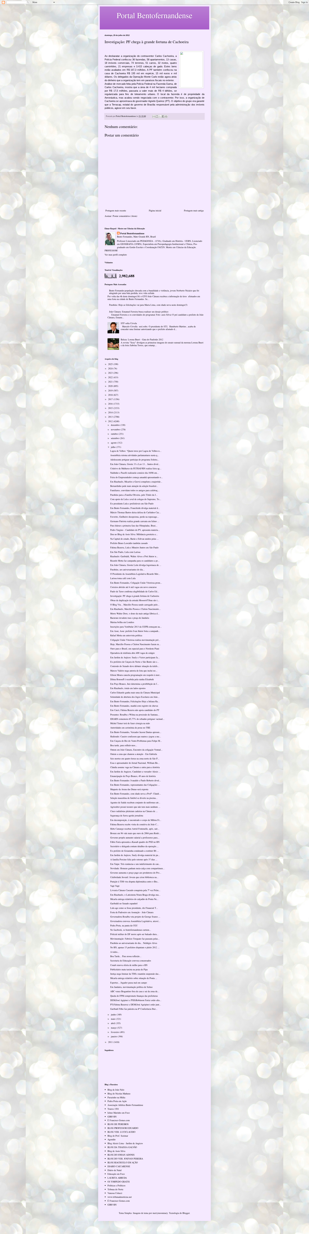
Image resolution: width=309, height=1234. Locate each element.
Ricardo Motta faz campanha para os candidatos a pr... (134, 560)
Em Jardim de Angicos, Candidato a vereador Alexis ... (135, 771)
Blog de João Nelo (116, 1089)
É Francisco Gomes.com (119, 1120)
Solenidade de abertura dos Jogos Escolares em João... (134, 696)
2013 (110, 416)
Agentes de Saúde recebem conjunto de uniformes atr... (135, 802)
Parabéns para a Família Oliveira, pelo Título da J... (134, 494)
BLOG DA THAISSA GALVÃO (122, 1147)
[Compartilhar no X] (160, 116)
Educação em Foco (116, 1173)
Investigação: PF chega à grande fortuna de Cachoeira (134, 595)
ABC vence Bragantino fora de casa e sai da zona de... (134, 991)
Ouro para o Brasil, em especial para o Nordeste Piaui (134, 648)
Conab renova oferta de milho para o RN (128, 965)
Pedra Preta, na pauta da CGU (124, 925)
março (114, 1027)
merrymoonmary (160, 1213)
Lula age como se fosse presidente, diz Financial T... (134, 907)
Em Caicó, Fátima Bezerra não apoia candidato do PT (134, 710)
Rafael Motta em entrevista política (126, 635)
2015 (110, 408)
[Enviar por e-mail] (153, 116)
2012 (110, 421)
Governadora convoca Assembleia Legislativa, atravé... (135, 921)
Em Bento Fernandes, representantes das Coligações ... (135, 784)
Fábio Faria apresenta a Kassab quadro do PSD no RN (134, 841)
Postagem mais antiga (194, 210)
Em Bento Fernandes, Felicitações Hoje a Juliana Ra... (135, 701)
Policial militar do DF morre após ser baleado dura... (134, 934)
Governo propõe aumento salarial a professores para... (134, 837)
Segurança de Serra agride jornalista (126, 815)
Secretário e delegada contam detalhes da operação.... (134, 846)
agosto (114, 442)
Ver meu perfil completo (116, 254)
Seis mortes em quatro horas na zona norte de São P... (134, 758)
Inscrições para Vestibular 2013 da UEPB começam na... (136, 626)
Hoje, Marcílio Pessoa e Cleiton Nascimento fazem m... (135, 644)
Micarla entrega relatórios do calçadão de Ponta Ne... (134, 899)
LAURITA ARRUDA (117, 1177)
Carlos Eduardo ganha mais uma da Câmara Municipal (135, 692)
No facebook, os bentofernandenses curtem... (130, 929)
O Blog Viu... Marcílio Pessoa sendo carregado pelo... (134, 604)
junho (114, 1014)
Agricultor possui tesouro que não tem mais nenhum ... (135, 806)
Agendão (112, 1139)
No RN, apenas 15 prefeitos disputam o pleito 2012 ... (134, 947)
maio (113, 1018)
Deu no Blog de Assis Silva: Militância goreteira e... (134, 534)
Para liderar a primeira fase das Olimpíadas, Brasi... (133, 525)
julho (113, 447)
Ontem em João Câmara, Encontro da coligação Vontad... (136, 749)
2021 (110, 381)
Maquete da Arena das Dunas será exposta (129, 789)
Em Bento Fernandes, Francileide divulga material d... (135, 508)
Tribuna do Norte (115, 1189)
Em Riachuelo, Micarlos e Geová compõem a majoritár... (136, 481)
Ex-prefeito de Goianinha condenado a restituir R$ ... (134, 850)
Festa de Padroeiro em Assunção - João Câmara (131, 912)
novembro (116, 429)
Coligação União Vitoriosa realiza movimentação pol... (135, 639)
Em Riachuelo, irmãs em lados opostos (127, 688)
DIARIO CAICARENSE (119, 1166)
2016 (110, 403)
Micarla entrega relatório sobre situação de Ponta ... (133, 978)
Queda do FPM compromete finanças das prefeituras (134, 995)
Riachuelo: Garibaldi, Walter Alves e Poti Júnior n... (134, 556)
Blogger (186, 1213)
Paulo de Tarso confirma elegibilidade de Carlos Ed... (134, 591)
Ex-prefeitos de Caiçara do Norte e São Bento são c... (134, 661)
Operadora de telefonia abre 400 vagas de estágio (132, 652)
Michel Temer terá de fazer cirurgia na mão (130, 723)
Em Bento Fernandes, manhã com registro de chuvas (134, 705)
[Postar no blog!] (157, 116)
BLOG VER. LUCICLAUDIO (121, 1131)
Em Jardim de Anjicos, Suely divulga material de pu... (135, 855)
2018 (110, 394)
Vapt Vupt (114, 885)
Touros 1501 (113, 1108)
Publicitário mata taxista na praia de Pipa (129, 969)
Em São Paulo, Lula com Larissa (125, 551)
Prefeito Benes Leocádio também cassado (129, 543)
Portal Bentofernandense (132, 233)
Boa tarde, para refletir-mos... (123, 745)
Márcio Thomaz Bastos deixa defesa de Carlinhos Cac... (135, 512)
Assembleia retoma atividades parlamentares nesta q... (134, 455)
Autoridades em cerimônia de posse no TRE (130, 727)
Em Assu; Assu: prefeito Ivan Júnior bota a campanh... (135, 631)
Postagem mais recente (115, 210)
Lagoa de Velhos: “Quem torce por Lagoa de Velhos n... (135, 450)
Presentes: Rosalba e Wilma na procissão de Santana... (134, 714)
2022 (110, 377)
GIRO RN (112, 1116)
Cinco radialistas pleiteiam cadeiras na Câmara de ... (134, 811)
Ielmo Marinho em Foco (119, 1112)
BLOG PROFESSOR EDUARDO (123, 1128)
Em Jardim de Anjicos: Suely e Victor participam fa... (135, 657)
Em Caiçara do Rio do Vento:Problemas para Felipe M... (136, 740)
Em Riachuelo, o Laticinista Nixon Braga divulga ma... (135, 894)
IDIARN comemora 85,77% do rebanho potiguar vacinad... (137, 718)
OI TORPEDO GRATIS (119, 1181)
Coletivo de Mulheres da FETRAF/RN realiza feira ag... (135, 468)
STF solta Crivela (129, 323)
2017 (110, 399)
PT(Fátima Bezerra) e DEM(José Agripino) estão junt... (135, 1004)
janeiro (114, 1036)
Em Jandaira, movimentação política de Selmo (131, 986)
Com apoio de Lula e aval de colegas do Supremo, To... (135, 499)
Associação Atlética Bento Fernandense (125, 1104)
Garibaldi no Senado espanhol (123, 903)
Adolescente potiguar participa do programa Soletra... (134, 459)
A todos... (114, 951)
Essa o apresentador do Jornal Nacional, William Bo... (135, 762)
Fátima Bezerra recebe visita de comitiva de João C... (134, 824)
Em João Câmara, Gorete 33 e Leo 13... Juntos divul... (135, 464)
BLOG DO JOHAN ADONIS (121, 1154)
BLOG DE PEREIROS (118, 1124)
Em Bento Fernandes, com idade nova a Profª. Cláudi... (135, 793)
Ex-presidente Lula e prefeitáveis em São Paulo (132, 503)
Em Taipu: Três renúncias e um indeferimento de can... (135, 863)
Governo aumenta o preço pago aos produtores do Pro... (135, 872)
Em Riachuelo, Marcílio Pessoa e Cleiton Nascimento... (135, 608)
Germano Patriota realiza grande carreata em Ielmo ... (134, 521)
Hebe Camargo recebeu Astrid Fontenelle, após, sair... (134, 828)
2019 (110, 390)
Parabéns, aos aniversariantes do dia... (127, 569)
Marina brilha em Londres (122, 622)
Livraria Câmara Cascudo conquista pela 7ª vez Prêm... (135, 890)
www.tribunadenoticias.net (120, 1196)
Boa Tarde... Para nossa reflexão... (125, 956)
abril (113, 1023)
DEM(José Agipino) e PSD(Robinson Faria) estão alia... (135, 1000)
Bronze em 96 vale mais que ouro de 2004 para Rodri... (135, 833)
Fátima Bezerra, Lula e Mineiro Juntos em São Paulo (134, 547)
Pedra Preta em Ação (117, 1101)
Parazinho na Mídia (116, 1097)
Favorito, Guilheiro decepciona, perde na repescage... (134, 516)
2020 (110, 386)
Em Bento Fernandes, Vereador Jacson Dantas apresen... (135, 732)
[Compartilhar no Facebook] (163, 116)
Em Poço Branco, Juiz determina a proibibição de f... (134, 683)
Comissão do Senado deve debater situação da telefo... (134, 666)
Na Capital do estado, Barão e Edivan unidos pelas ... (134, 538)
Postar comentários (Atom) (125, 215)
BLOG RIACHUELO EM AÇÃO (123, 1162)
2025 (110, 364)
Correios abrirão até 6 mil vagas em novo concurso (133, 587)
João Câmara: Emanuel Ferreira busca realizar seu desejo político (138, 311)
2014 (110, 412)
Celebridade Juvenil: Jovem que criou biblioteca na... (134, 877)
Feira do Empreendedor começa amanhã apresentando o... (136, 477)
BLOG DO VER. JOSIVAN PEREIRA (125, 1158)
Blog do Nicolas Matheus (119, 1093)
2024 (110, 368)
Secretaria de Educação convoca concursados (130, 960)
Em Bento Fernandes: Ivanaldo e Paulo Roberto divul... (135, 780)
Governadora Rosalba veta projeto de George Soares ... (135, 916)
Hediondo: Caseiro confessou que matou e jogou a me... (135, 736)
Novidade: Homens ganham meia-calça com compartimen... (137, 868)
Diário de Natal (115, 1170)
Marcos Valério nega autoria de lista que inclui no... (133, 670)
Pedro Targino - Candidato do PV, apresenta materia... (135, 529)
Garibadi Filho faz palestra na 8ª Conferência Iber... (133, 1008)
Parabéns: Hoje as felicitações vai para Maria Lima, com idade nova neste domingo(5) (148, 304)
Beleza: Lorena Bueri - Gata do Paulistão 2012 (142, 339)
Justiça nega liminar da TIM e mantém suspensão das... (135, 973)
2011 (110, 1042)
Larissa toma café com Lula (123, 578)
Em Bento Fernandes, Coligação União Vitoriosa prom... (136, 582)
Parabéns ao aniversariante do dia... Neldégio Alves (133, 943)
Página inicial (155, 210)
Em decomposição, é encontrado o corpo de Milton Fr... (135, 820)
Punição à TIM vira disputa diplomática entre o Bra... (134, 881)
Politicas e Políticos (116, 1185)
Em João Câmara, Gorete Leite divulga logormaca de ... (135, 565)
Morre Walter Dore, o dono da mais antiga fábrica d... (134, 613)
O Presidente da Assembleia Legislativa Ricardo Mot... (135, 573)
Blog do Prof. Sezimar (118, 1135)
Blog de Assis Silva (116, 1151)
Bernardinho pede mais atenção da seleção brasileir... (134, 485)
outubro (115, 433)
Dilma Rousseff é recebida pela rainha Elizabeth (132, 679)
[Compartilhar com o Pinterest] (166, 116)
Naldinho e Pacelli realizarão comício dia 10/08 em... (134, 472)
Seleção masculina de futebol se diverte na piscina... (134, 797)
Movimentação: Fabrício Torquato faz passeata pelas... (135, 938)
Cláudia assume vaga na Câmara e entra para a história (135, 767)
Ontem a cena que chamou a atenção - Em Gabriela (133, 754)
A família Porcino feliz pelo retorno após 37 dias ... (133, 859)
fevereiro (115, 1032)
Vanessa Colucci (115, 1193)
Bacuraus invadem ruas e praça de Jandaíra (129, 617)
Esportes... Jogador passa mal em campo (128, 982)
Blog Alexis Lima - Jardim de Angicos (125, 1143)
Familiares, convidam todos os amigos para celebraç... (134, 490)
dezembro (115, 424)
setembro (115, 438)
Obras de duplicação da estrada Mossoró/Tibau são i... (134, 600)
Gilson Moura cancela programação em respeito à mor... (135, 674)
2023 (110, 372)
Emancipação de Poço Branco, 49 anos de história (133, 776)
